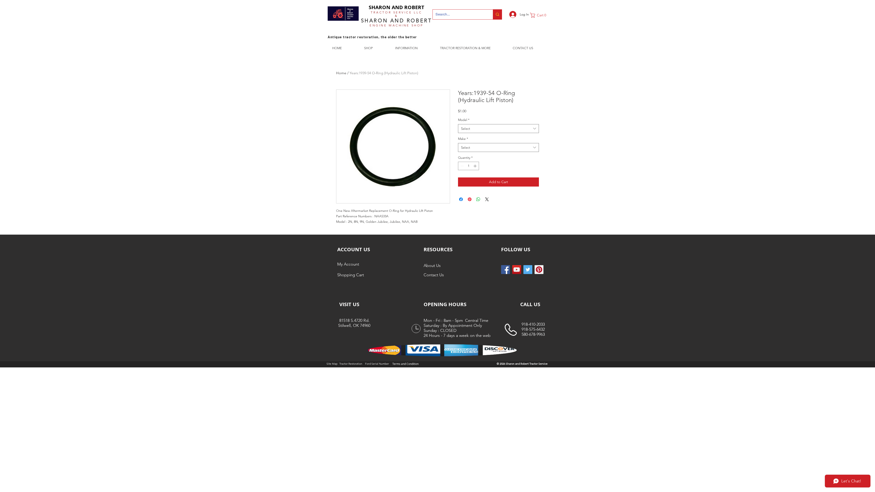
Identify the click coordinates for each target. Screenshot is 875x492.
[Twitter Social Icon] (527, 269)
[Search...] (497, 14)
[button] (540, 15)
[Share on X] (487, 199)
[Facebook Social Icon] (505, 269)
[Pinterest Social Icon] (539, 269)
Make (463, 139)
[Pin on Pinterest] (469, 199)
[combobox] (498, 128)
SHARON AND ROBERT (396, 7)
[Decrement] (461, 166)
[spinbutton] (468, 166)
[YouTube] (516, 269)
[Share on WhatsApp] (478, 199)
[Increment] (475, 166)
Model (463, 120)
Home (341, 73)
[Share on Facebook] (461, 199)
